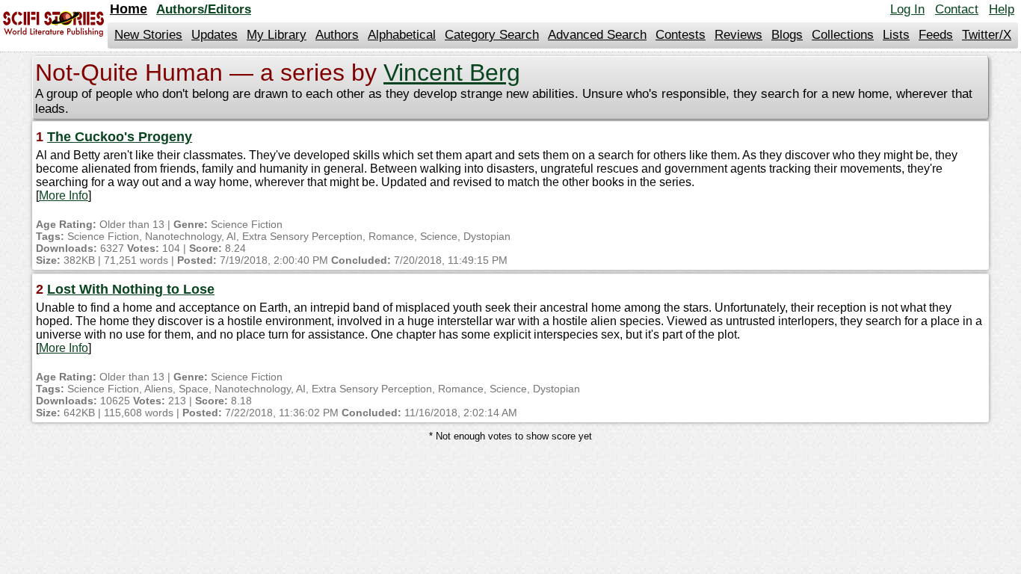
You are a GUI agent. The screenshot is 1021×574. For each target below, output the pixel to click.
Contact (956, 9)
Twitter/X (986, 35)
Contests (681, 35)
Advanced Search (597, 35)
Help (1001, 9)
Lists (896, 35)
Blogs (787, 35)
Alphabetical (402, 35)
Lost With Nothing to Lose (131, 289)
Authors (337, 35)
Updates (214, 35)
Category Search (492, 35)
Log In (907, 9)
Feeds (936, 35)
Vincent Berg (451, 72)
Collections (843, 35)
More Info (63, 195)
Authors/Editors (203, 9)
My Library (276, 35)
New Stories (148, 35)
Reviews (738, 35)
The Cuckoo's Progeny (119, 136)
